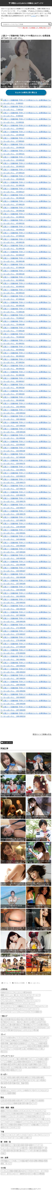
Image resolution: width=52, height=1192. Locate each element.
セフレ (34, 1027)
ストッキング (34, 1135)
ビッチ (12, 1027)
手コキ (46, 1038)
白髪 (18, 1145)
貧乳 (18, 1077)
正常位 (35, 1046)
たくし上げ (34, 1059)
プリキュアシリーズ (7, 1009)
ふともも (4, 1103)
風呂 (9, 1064)
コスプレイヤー (30, 1111)
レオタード (36, 1122)
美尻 (13, 1100)
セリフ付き (28, 1171)
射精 (2, 1043)
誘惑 (19, 1062)
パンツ (7, 1135)
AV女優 (7, 1019)
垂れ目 (39, 1151)
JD (26, 1019)
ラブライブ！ (18, 1003)
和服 (11, 1125)
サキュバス (16, 1127)
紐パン (23, 1138)
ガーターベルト (15, 1138)
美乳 (13, 1077)
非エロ (30, 1174)
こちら (33, 16)
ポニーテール (17, 1148)
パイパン (4, 1093)
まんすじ (45, 1090)
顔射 (15, 1043)
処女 (16, 1027)
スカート (41, 1116)
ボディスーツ (11, 1122)
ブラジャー (4, 1138)
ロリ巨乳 (32, 1077)
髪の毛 (25, 1148)
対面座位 (31, 1049)
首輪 (33, 1125)
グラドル (35, 1025)
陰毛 (26, 1090)
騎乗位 (40, 1046)
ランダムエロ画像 (7, 1171)
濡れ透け (25, 1064)
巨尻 (9, 1100)
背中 (23, 1103)
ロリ (9, 1022)
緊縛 (45, 1161)
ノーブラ (4, 1080)
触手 (27, 1161)
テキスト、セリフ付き (40, 1171)
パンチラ (34, 1062)
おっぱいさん (7, 742)
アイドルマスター (18, 998)
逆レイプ (17, 1161)
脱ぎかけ (4, 1067)
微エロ (36, 1174)
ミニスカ (4, 1119)
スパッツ (21, 1119)
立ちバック (10, 1049)
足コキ (3, 1046)
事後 (35, 1064)
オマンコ (15, 1090)
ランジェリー (44, 1135)
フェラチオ (32, 1038)
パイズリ (18, 1038)
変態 (25, 1027)
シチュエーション (7, 1059)
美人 (22, 1019)
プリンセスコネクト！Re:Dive (11, 1001)
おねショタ (45, 1027)
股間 (9, 1093)
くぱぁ (14, 1062)
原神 (27, 998)
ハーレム (4, 1062)
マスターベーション (20, 1046)
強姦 (23, 1161)
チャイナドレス (26, 1122)
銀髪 (30, 1145)
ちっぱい (37, 1080)
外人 (2, 1027)
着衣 (22, 1059)
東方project (27, 992)
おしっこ (35, 1043)
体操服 (3, 1116)
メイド (9, 1116)
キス (36, 1040)
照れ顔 (13, 1151)
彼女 (29, 1027)
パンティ (14, 1135)
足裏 (19, 1103)
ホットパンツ (45, 1122)
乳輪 (13, 1083)
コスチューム (41, 1111)
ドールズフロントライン (9, 1006)
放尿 (41, 1043)
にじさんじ (18, 992)
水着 (14, 1114)
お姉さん (4, 1025)
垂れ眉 (19, 1151)
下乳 (23, 1080)
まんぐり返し (39, 1049)
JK (29, 1019)
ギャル (29, 1022)
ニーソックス (29, 1119)
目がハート (26, 1151)
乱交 (28, 1062)
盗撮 (39, 1062)
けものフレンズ (42, 1006)
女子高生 (41, 1019)
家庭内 (34, 1067)
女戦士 (34, 1116)
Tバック (20, 1135)
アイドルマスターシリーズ (10, 1012)
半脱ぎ (3, 1070)
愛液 (13, 1093)
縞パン (29, 1138)
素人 (2, 1019)
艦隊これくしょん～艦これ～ (10, 995)
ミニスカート (12, 1119)
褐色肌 (44, 1151)
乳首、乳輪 (20, 1083)
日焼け (3, 1153)
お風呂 (19, 1064)
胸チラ (27, 1059)
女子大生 (42, 1022)
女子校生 (4, 1022)
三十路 (23, 1025)
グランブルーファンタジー (31, 1001)
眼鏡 (2, 1111)
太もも (10, 1103)
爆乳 (26, 1077)
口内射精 (21, 1043)
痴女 (6, 1027)
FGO (31, 998)
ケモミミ (8, 1127)
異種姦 (41, 1161)
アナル (28, 1100)
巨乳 (9, 1077)
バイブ (32, 1040)
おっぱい (4, 1077)
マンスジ (38, 1090)
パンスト (38, 1119)
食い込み (28, 1067)
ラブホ (44, 1064)
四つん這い (23, 1049)
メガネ (7, 1111)
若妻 (13, 1025)
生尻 (18, 1100)
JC (32, 1019)
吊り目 (33, 1151)
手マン (3, 1040)
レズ (20, 1027)
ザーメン (28, 1043)
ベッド (40, 1067)
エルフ (46, 1125)
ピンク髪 (12, 1145)
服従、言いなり (6, 1163)
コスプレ (21, 1111)
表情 (35, 1148)
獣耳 (2, 1127)
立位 (16, 1049)
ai (23, 1171)
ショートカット (6, 1148)
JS (36, 1019)
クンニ (20, 1040)
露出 (46, 1059)
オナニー (10, 1046)
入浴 (39, 1064)
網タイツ (39, 1125)
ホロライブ (10, 992)
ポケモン (24, 995)
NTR (13, 1064)
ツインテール (38, 1145)
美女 (18, 1019)
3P (13, 1038)
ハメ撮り (17, 1059)
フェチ (34, 1103)
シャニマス (23, 1012)
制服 (18, 1122)
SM (2, 1161)
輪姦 (6, 1161)
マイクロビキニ (6, 1114)
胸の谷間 (4, 1083)
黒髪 (6, 1145)
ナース (24, 1116)
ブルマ (26, 1114)
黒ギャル (35, 1022)
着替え (13, 1070)
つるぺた (30, 1080)
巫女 (29, 1116)
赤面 (39, 1148)
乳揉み (26, 1040)
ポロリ (44, 1062)
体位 (29, 1046)
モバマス (31, 1012)
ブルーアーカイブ (34, 995)
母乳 (26, 1083)
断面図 (42, 1174)
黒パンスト (46, 1119)
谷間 (38, 1077)
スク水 (42, 1114)
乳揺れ (43, 1080)
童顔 (31, 1148)
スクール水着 (34, 1114)
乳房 (9, 1083)
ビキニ (47, 1114)
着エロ (22, 1067)
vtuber (3, 992)
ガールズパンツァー (22, 1009)
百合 (39, 1027)
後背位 (46, 1046)
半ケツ (23, 1100)
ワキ (36, 1100)
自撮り (42, 1059)
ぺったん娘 (11, 1080)
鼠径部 (41, 1100)
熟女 (18, 1025)
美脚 (15, 1103)
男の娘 (10, 1030)
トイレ (19, 1070)
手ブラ (19, 1080)
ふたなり (4, 1030)
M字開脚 (4, 1064)
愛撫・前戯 (9, 1043)
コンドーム (43, 1040)
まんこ (9, 1090)
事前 (16, 1067)
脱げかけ (47, 1067)
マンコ (22, 1090)
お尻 (2, 1100)
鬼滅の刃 (38, 1012)
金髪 (2, 1145)
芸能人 (29, 1025)
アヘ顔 (44, 1148)
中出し (9, 1040)
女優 (40, 1025)
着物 (19, 1125)
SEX (9, 1038)
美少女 (13, 1019)
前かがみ (4, 1052)
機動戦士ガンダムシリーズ (27, 1006)
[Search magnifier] (49, 24)
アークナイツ (34, 1009)
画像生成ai (17, 1171)
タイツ (27, 1135)
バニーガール (16, 1116)
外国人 (46, 1025)
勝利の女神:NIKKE (7, 1003)
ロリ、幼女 (16, 1022)
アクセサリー (26, 1125)
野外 (8, 1070)
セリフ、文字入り (7, 1174)
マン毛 (32, 1090)
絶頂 (45, 1043)
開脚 (9, 1062)
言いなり (11, 1067)
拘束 (31, 1161)
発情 (23, 1062)
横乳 (42, 1077)
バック (3, 1049)
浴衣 (15, 1125)
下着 (2, 1135)
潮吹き (14, 1040)
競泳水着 (20, 1114)
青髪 (26, 1145)
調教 (35, 1161)
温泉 (30, 1064)
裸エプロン (4, 1125)
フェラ (25, 1038)
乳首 (22, 1077)
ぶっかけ (40, 1038)
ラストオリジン (29, 1003)
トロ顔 (3, 1151)
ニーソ (3, 1122)
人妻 (9, 1025)
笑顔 (8, 1151)
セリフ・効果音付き (20, 1174)
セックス (4, 1038)
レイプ (11, 1161)
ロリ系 (23, 1022)
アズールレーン (6, 998)
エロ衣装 (14, 1111)
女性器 (3, 1090)
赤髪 (22, 1145)
